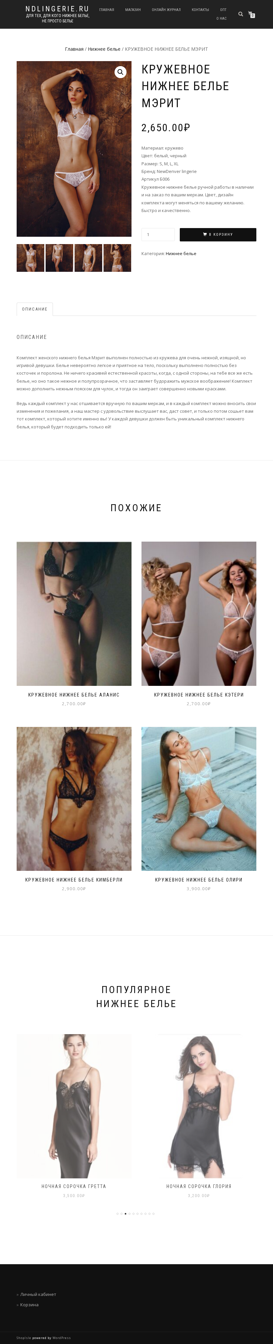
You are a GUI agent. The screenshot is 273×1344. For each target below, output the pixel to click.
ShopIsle (24, 1338)
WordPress (61, 1338)
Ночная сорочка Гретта (74, 1186)
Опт (223, 10)
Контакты (200, 10)
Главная (106, 10)
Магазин (133, 10)
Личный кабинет (38, 1294)
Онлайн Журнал (166, 10)
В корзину (221, 234)
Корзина (29, 1305)
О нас (221, 18)
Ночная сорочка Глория (199, 1186)
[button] (121, 72)
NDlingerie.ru (57, 9)
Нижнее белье (104, 49)
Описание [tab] (35, 309)
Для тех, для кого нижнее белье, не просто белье (57, 18)
